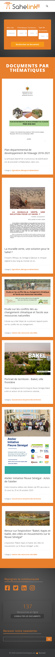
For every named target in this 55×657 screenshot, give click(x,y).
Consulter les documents (27, 616)
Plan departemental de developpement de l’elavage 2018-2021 (27, 151)
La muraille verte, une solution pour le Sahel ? (26, 250)
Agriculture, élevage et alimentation (25, 170)
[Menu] (38, 6)
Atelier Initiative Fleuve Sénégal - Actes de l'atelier (27, 480)
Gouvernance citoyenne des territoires (26, 400)
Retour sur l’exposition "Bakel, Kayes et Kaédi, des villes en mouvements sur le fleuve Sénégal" (27, 534)
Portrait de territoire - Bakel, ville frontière (23, 381)
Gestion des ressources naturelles (24, 333)
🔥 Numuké (41, 653)
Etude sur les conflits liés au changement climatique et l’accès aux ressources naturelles (26, 312)
